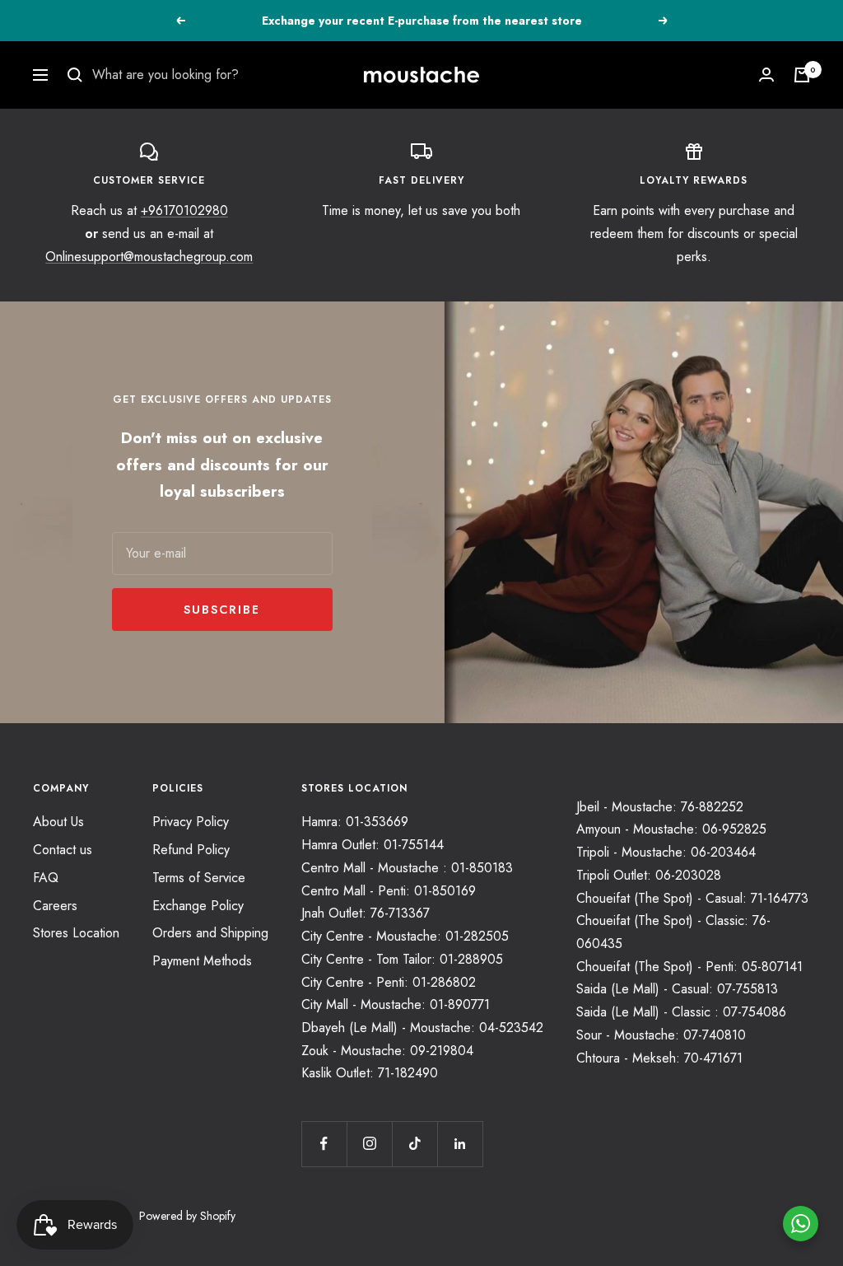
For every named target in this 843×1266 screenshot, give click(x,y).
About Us (58, 821)
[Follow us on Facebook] (324, 1143)
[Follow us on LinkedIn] (459, 1143)
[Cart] (802, 75)
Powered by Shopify (187, 1216)
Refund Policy (191, 849)
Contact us (62, 849)
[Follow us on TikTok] (414, 1143)
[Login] (766, 75)
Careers (55, 905)
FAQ (45, 877)
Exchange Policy (198, 905)
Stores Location (76, 932)
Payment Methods (202, 960)
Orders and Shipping (210, 932)
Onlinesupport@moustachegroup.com (149, 256)
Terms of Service (198, 877)
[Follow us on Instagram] (369, 1143)
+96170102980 (184, 210)
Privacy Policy (190, 821)
